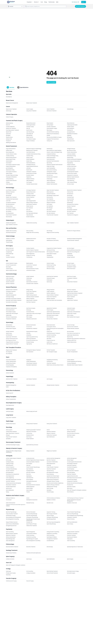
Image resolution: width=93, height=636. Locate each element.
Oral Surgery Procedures (11, 171)
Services (12, 87)
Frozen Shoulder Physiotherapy (33, 467)
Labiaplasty (28, 335)
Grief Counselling (50, 535)
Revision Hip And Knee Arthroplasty (74, 483)
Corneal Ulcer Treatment (31, 265)
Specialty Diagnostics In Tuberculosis (75, 546)
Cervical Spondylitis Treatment (32, 461)
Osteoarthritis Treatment (72, 385)
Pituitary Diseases (30, 240)
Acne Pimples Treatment (11, 190)
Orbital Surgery (9, 268)
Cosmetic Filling (29, 155)
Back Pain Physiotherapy (11, 512)
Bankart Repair (70, 460)
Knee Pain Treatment (71, 474)
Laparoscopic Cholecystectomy (73, 311)
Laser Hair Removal (51, 200)
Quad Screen (49, 342)
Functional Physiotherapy (11, 468)
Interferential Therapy (10, 515)
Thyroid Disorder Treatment (73, 240)
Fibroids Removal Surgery (31, 331)
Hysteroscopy (9, 333)
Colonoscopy (29, 278)
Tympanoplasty (50, 257)
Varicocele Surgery (71, 573)
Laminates (28, 168)
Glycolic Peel (8, 131)
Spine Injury (29, 436)
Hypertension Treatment (72, 295)
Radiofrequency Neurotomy (52, 240)
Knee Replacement (10, 405)
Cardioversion (50, 361)
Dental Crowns (29, 157)
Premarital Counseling (31, 537)
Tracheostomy (29, 257)
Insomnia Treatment (30, 385)
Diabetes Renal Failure (31, 238)
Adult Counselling (10, 531)
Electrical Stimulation (30, 512)
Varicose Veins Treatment (52, 318)
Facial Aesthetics (70, 128)
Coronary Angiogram (71, 363)
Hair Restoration (29, 351)
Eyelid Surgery (29, 266)
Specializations (24, 87)
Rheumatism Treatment (11, 484)
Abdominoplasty (9, 123)
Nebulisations (70, 298)
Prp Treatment (50, 206)
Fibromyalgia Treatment (72, 463)
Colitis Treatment (9, 278)
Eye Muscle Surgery (71, 265)
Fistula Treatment (71, 310)
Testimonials (52, 2)
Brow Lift (8, 124)
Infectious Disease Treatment (32, 296)
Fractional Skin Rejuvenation (12, 199)
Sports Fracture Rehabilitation (12, 523)
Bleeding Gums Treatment (32, 150)
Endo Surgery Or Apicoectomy (73, 161)
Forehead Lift (70, 130)
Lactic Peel (8, 200)
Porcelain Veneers (30, 175)
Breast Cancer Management (12, 102)
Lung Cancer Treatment (31, 110)
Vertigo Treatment (71, 257)
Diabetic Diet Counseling (31, 222)
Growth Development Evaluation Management (74, 500)
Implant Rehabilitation (11, 166)
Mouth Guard (29, 169)
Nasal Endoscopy (9, 253)
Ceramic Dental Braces (72, 152)
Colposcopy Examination (72, 124)
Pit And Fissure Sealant (72, 173)
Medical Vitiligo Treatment (32, 202)
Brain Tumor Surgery (71, 429)
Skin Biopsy (69, 207)
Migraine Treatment (51, 433)
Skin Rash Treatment (71, 211)
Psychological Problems (52, 537)
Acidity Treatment (30, 276)
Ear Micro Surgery (10, 250)
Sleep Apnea (69, 538)
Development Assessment (31, 499)
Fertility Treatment (10, 331)
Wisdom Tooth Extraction (52, 184)
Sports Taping (70, 523)
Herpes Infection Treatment (52, 295)
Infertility (28, 333)
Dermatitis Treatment (30, 195)
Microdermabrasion (10, 204)
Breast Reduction (70, 123)
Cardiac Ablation (70, 359)
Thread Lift (8, 140)
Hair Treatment (50, 199)
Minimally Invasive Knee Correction (13, 479)
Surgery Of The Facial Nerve (53, 139)
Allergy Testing (29, 289)
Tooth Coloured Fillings (72, 182)
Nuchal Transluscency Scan (12, 338)
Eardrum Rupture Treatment (32, 250)
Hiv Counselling (29, 571)
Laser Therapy (70, 200)
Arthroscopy (8, 460)
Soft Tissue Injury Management (53, 522)
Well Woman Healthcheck (52, 343)
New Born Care (50, 502)
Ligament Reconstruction (72, 476)
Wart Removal (9, 216)
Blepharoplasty (29, 263)
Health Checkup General (31, 295)
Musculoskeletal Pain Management (13, 517)
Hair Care (28, 199)
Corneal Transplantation (11, 265)
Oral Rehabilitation (71, 169)
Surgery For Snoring (30, 255)
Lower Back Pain (29, 477)
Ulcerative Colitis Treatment (32, 283)
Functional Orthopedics (72, 467)
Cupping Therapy (9, 463)
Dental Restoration (51, 159)
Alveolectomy (49, 148)
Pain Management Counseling (12, 519)
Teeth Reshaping (30, 180)
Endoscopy (28, 280)
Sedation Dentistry (30, 178)
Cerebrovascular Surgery (11, 580)
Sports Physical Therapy (31, 523)
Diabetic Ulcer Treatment (11, 197)
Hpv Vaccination (70, 199)
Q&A (57, 2)
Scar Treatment (29, 207)
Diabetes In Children (10, 238)
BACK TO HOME (51, 82)
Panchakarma (9, 96)
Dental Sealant (9, 161)
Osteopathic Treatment (72, 517)
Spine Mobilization (51, 436)
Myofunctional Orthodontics (53, 479)
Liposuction (8, 133)
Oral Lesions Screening (52, 169)
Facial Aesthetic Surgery (52, 128)
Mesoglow (8, 135)
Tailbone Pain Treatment (31, 525)
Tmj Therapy (29, 182)
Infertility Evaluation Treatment (53, 333)
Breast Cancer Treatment (31, 102)
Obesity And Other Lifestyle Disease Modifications (13, 451)
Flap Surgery (49, 130)
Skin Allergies (50, 207)
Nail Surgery (49, 204)
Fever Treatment (9, 293)
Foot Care (28, 465)
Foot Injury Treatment (71, 465)
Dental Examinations (51, 157)
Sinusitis (8, 255)
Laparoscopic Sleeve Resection (53, 313)
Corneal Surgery (70, 263)
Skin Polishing (29, 211)
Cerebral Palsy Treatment (11, 431)
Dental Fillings (70, 157)
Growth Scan (49, 331)
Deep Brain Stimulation (31, 431)
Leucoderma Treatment (11, 202)
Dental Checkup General (11, 157)
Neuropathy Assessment (31, 481)
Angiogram (28, 359)
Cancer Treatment (50, 109)
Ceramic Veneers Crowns (11, 154)
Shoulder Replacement (11, 486)
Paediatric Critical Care (72, 502)
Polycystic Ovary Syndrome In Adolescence (76, 338)
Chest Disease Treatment (31, 363)
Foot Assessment (9, 465)
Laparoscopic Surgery (71, 313)
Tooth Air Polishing (51, 182)
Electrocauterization (10, 310)
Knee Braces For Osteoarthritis (12, 474)
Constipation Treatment (72, 278)
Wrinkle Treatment (30, 216)
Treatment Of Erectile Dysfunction (33, 552)
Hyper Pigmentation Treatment (12, 433)
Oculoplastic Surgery (71, 266)
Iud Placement (9, 335)
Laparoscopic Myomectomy (73, 335)
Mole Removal (29, 135)
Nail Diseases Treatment (31, 204)
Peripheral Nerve (30, 435)
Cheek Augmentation (30, 124)
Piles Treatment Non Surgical (73, 317)
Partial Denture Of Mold (31, 173)
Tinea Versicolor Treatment (52, 214)
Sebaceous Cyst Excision (31, 318)
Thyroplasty (49, 255)
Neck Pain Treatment (10, 481)
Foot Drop (49, 465)
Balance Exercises (10, 248)
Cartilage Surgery (9, 461)
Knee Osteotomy (50, 474)
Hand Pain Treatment (51, 468)
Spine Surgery (70, 436)
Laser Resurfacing (30, 131)
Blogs (45, 2)
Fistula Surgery (50, 310)
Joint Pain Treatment (30, 472)
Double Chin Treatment (11, 128)
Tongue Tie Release (30, 140)
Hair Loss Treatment (71, 350)
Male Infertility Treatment (52, 571)
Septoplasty (69, 253)
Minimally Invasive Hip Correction (74, 477)
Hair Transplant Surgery (52, 351)
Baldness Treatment (10, 191)
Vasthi (7, 386)
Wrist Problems (70, 491)
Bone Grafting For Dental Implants (54, 150)
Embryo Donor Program (11, 328)
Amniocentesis (9, 324)
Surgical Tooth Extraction (11, 180)
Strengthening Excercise (11, 525)
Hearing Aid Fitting (51, 250)
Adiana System (9, 429)
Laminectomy (29, 433)
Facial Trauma (29, 130)
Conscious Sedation (71, 154)
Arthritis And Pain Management (53, 458)
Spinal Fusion (9, 488)
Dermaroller (8, 195)
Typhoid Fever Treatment (72, 300)
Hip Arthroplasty (70, 468)
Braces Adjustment (10, 152)
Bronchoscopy (50, 546)
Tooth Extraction (9, 184)
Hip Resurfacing (50, 470)
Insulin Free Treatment (51, 296)
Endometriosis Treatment (31, 328)
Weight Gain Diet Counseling (32, 232)
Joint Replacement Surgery (52, 472)
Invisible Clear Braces (71, 166)
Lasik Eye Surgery (50, 266)
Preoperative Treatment (11, 318)
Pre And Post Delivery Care (32, 340)
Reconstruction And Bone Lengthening (55, 483)
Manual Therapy (50, 515)
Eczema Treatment (30, 197)
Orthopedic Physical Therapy (53, 481)
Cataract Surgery (9, 117)
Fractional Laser (70, 197)
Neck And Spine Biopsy (72, 479)
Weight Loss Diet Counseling (53, 232)
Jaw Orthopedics (9, 168)
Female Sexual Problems (11, 552)
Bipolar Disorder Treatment (12, 533)
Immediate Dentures (30, 164)
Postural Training (70, 519)
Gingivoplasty (70, 162)
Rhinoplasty (69, 137)
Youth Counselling (71, 540)
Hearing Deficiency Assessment (73, 250)
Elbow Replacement (51, 463)
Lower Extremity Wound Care (53, 477)
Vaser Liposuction (71, 140)
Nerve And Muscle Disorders (73, 433)
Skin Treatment (70, 213)
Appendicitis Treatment (52, 308)
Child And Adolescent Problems (53, 498)
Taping (7, 491)
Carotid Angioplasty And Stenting (74, 361)
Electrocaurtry (50, 197)
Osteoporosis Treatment (72, 481)
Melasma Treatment (51, 202)
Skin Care (28, 209)
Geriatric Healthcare (51, 293)
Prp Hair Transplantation (72, 351)
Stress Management (10, 540)
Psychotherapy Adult (10, 538)
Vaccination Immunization (11, 302)
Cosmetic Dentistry (10, 155)
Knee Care (28, 474)
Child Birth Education (10, 326)
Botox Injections (50, 191)
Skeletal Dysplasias (30, 486)
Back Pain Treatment (71, 289)
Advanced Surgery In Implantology (33, 148)
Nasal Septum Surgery (51, 253)
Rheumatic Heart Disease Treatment (13, 300)
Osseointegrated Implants (72, 171)
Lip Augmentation (71, 131)
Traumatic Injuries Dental (31, 184)
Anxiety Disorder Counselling (53, 531)
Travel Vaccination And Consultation (54, 300)
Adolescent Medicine (10, 498)
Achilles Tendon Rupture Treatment (13, 458)
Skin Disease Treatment (72, 209)
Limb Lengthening (10, 477)
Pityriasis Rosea (9, 137)
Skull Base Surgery (71, 435)
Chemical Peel (70, 191)
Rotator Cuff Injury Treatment (53, 484)
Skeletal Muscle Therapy (52, 486)
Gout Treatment (29, 468)
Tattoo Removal (70, 139)
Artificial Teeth (9, 150)
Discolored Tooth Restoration (53, 161)
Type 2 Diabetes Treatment (11, 224)
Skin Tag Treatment (51, 213)
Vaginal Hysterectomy (71, 342)
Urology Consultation (30, 573)
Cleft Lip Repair (50, 124)
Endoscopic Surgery (10, 280)
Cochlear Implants (30, 248)
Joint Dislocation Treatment (73, 470)
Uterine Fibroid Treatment (52, 573)
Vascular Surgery (30, 580)
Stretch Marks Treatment (11, 214)
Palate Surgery (9, 173)
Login (83, 2)
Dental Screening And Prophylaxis (74, 159)
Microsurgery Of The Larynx (53, 251)
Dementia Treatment (51, 431)
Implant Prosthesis (71, 164)
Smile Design (49, 178)
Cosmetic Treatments (51, 126)
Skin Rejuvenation (10, 213)
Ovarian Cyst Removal (31, 338)
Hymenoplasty (9, 240)
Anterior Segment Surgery (11, 263)
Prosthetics (28, 483)
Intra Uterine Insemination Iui (73, 333)
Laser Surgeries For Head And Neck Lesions (35, 251)
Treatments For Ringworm (72, 214)
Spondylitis (8, 438)
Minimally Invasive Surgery (52, 315)
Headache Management (11, 295)
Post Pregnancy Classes (11, 340)
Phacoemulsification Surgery (32, 268)
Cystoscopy (8, 571)
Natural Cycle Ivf (9, 393)
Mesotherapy (70, 202)
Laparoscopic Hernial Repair (12, 313)
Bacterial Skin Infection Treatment (74, 190)
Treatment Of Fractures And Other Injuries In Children (15, 505)
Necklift (48, 135)
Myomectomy (70, 336)
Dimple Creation (70, 126)
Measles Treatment (51, 298)
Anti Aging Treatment (30, 190)
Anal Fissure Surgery (71, 276)
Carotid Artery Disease (10, 363)
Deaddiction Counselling (52, 533)
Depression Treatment (10, 535)
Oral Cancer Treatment (51, 110)
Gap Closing (49, 162)
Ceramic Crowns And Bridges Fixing (54, 152)
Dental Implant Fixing (10, 159)
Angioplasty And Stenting (52, 359)
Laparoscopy (8, 315)
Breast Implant (50, 123)
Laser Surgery (29, 315)
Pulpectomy (28, 177)
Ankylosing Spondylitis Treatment (33, 429)
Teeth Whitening (70, 180)
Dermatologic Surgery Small (53, 195)
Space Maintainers (71, 178)
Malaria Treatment (30, 298)
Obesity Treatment (30, 450)
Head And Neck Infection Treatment (74, 293)
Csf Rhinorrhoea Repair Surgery (13, 444)
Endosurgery (49, 280)
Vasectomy (8, 574)
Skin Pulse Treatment (51, 211)
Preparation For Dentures (72, 175)
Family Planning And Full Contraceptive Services (55, 329)
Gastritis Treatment (10, 281)
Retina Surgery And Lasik (11, 270)
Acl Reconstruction (30, 458)
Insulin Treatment (50, 222)
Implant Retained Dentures (32, 166)
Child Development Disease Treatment (75, 498)
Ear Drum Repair (70, 248)
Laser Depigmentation (31, 200)
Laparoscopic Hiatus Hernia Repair (33, 313)
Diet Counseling (29, 230)
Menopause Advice (51, 336)
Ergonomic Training (51, 512)
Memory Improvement (10, 537)
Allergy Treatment (50, 289)
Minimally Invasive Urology (73, 571)
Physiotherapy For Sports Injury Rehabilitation (33, 519)
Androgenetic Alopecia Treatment (33, 350)
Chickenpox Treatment (10, 291)
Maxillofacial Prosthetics (72, 133)
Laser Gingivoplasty (51, 168)
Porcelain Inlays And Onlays (12, 175)
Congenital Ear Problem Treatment (54, 248)
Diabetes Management (11, 222)
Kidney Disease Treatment (31, 423)
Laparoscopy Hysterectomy (32, 336)
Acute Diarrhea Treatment (52, 276)
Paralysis (8, 435)
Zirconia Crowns (70, 184)
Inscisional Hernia (30, 311)
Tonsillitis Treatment (10, 257)
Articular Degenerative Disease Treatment (35, 460)
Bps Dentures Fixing (71, 150)
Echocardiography (10, 365)
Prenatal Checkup (30, 342)
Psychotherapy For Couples (32, 538)
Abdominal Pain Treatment (11, 289)
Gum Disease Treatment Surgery (13, 164)
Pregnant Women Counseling (12, 342)
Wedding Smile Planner (11, 142)
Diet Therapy (49, 230)
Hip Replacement (30, 470)
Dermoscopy (69, 195)
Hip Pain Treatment (10, 470)
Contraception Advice (51, 326)
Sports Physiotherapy (51, 523)
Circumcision (29, 326)
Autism (48, 429)
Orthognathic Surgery (51, 171)
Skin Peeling (8, 211)
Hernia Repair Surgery (10, 311)
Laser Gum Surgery (71, 168)
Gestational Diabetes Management (74, 238)
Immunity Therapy (10, 296)
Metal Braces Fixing (10, 169)
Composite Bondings (51, 154)
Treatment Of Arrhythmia (11, 366)
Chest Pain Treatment (51, 363)
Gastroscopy (8, 110)
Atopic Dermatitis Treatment (53, 190)
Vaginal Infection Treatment (12, 343)
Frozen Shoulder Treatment (52, 467)
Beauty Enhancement (30, 123)
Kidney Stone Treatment (52, 423)
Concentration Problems (31, 533)
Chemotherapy (70, 109)
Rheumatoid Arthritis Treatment (33, 484)
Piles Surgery (29, 317)
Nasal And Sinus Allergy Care (73, 251)
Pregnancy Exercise (51, 340)
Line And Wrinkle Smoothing (53, 131)
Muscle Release (29, 479)
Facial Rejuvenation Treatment (12, 130)
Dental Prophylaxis (30, 159)
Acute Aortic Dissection (11, 359)
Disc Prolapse (29, 463)
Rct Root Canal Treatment (52, 177)
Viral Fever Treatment (30, 302)
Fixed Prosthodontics (30, 162)
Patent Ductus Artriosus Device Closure (55, 365)
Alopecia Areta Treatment (11, 350)
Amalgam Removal (71, 148)
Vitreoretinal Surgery (30, 270)
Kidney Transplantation (11, 399)
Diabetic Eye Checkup (51, 265)
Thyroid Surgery (9, 242)
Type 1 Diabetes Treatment (73, 222)
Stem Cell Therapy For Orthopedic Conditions (76, 490)
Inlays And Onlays (50, 166)
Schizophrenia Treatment (52, 538)
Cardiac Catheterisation (11, 361)
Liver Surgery (49, 379)
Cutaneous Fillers (30, 193)
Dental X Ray (29, 161)
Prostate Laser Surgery (11, 573)
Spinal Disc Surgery (71, 486)
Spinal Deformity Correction (32, 444)
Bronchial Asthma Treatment (12, 546)
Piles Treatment (50, 317)
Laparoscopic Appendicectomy (53, 311)
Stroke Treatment (30, 438)
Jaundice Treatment (10, 283)
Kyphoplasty (29, 476)
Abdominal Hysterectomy (11, 308)
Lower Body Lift (29, 133)
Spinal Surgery (29, 488)
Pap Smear (49, 338)
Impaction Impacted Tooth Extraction (54, 164)
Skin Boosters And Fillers (11, 209)
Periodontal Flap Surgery (52, 173)
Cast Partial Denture (30, 152)
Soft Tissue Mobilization (72, 522)
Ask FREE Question (80, 6)
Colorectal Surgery (51, 278)
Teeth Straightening (51, 180)
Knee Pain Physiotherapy (31, 515)
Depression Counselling (72, 533)
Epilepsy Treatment (71, 431)
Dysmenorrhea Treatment (72, 326)
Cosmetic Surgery (30, 126)
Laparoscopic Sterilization (11, 336)
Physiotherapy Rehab (51, 519)
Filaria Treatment (30, 293)
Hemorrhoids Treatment (72, 281)
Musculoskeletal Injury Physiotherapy (75, 515)
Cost (42, 2)
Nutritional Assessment (11, 232)
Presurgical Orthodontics (11, 177)
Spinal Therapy (50, 488)
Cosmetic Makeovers (10, 126)
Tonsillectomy (70, 255)
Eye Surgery (8, 266)
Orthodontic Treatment (31, 171)
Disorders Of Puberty (51, 238)
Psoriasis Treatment (71, 206)
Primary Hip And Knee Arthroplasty (13, 483)
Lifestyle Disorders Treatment (53, 385)
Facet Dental (8, 162)
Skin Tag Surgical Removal (32, 213)
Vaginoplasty (29, 343)
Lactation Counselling (51, 335)
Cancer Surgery (29, 109)
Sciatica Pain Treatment (52, 435)
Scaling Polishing (9, 178)
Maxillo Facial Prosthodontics (53, 133)
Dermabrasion (70, 193)
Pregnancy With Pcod (71, 340)
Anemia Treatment (10, 372)
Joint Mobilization (9, 472)
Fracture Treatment (10, 467)
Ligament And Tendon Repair (53, 476)
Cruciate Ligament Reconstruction (74, 461)
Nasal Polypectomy (30, 253)
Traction (28, 491)
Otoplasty (69, 135)
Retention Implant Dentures (73, 177)
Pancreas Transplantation (11, 317)
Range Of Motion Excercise (11, 522)
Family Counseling (30, 535)
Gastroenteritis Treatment (31, 281)
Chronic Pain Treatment (31, 291)
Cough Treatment (50, 291)
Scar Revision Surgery (31, 139)
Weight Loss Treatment (51, 450)
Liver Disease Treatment (31, 379)
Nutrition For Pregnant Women (73, 230)
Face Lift (28, 128)
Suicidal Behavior (50, 540)
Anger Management (30, 531)
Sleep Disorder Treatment (31, 300)
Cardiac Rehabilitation (31, 361)
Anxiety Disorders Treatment (73, 531)
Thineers (8, 182)
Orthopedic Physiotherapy (52, 517)
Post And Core (50, 175)
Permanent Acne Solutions (72, 204)
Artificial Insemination (31, 324)
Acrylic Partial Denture (10, 148)
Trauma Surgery (50, 491)
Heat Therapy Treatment (52, 513)
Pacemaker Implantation (31, 365)
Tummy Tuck (49, 140)
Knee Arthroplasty (71, 472)
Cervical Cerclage (70, 324)
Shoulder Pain (70, 484)
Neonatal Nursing (30, 502)
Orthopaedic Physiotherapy (32, 517)
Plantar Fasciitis (29, 137)
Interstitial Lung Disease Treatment (13, 298)
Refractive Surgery (51, 268)
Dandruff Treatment (51, 193)
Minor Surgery (70, 315)
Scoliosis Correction (10, 559)
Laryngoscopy (9, 251)
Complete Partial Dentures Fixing (33, 154)
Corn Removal (9, 193)
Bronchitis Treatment (30, 546)
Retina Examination (71, 268)
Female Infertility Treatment (73, 328)
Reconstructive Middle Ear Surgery (54, 137)
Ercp (68, 280)
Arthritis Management (72, 458)
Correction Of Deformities (52, 461)
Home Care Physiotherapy (72, 513)
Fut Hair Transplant (51, 350)
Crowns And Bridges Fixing (52, 155)
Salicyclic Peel (9, 139)
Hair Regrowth (9, 351)
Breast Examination (51, 324)
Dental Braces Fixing (71, 155)
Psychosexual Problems (72, 537)
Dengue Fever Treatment (72, 291)
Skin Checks (49, 209)
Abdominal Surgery (10, 276)
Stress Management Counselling (33, 540)
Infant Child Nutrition (10, 502)
